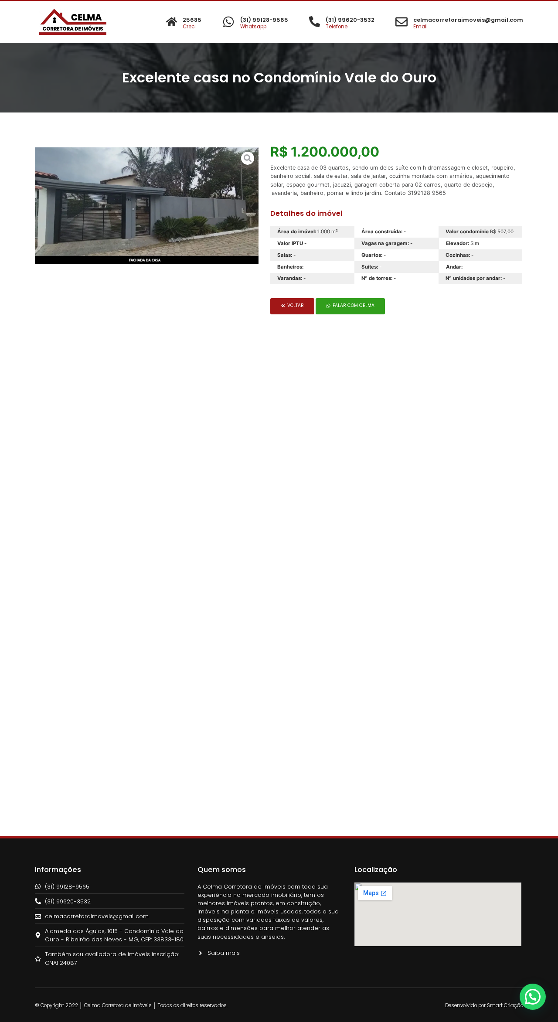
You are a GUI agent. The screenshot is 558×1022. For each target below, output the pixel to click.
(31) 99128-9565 (264, 20)
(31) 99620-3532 (350, 20)
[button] (292, 306)
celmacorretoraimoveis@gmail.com (468, 20)
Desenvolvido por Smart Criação (484, 1005)
